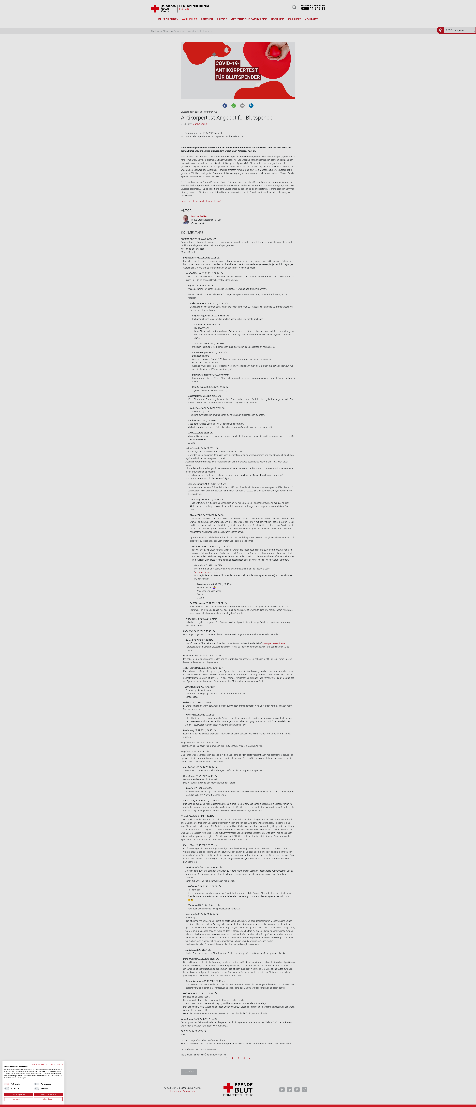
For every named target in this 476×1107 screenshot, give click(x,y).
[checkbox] (6, 1084)
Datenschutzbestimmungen (42, 1064)
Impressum (58, 1064)
